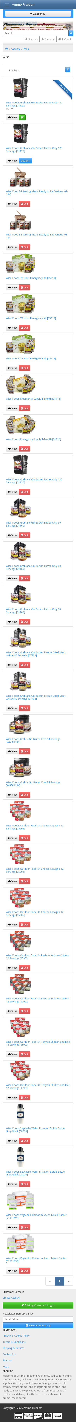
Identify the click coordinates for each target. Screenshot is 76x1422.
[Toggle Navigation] (7, 5)
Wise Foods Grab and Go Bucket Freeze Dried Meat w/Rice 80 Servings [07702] (35, 654)
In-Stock (66, 39)
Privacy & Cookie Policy (16, 1335)
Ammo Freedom (23, 4)
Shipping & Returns (13, 1348)
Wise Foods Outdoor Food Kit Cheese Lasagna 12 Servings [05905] (34, 827)
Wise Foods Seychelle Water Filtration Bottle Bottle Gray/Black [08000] (35, 1130)
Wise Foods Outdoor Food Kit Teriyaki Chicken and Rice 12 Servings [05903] (38, 1043)
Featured (49, 39)
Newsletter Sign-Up (39, 1325)
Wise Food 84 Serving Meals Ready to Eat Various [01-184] (37, 193)
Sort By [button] (13, 70)
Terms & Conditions (14, 1341)
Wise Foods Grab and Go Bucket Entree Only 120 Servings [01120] (34, 104)
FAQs (6, 1366)
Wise (26, 48)
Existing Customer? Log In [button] (39, 1305)
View (14, 117)
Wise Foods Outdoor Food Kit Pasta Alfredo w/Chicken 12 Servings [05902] (37, 957)
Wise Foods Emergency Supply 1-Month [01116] (33, 398)
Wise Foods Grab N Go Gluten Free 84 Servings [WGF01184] (33, 740)
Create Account (11, 1297)
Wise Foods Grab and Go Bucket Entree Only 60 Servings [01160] (33, 524)
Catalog (15, 48)
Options (25, 160)
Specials (33, 39)
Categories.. (39, 13)
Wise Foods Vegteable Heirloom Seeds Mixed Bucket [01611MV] (36, 1216)
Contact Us (9, 1354)
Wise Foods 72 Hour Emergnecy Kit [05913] (31, 278)
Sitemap (7, 1360)
